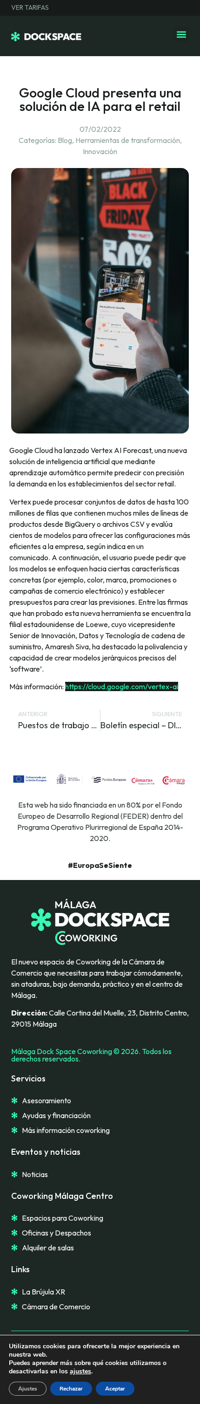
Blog (65, 140)
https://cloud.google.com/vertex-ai (121, 686)
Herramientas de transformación (127, 140)
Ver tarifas (30, 8)
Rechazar (71, 1388)
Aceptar (115, 1388)
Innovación (100, 151)
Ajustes (27, 1388)
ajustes (80, 1371)
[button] (181, 34)
